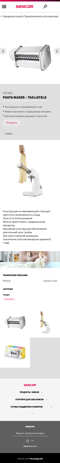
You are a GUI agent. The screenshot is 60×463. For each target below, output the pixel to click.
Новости (30, 427)
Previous (3, 51)
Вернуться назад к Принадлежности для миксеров (30, 16)
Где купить (11, 123)
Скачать (8, 134)
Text (32, 440)
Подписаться (29, 446)
